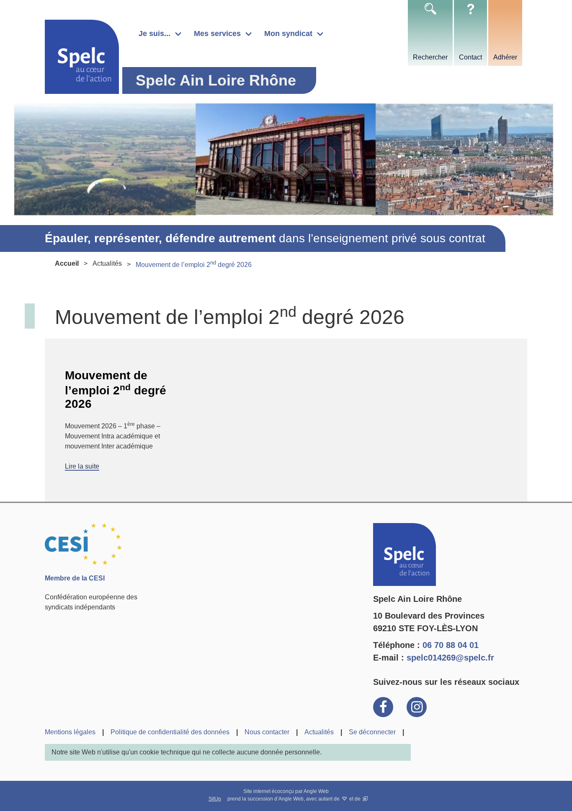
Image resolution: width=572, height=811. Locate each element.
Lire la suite (82, 466)
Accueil (67, 263)
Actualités (107, 263)
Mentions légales (70, 732)
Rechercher (430, 57)
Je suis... (154, 33)
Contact (470, 57)
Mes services (217, 33)
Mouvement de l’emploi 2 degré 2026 (115, 389)
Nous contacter (267, 732)
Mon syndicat (288, 33)
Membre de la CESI (75, 578)
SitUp (215, 799)
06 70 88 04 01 (451, 645)
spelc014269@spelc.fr (450, 657)
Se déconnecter (372, 732)
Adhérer (505, 57)
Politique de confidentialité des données (170, 732)
